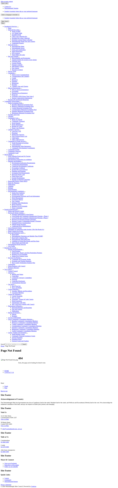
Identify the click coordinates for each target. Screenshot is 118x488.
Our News (11, 284)
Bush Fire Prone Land (18, 174)
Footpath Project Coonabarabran (21, 223)
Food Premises (12, 189)
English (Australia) (21, 11)
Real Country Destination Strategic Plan (23, 263)
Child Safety (15, 138)
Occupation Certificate (18, 168)
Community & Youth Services (17, 141)
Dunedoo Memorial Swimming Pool (22, 111)
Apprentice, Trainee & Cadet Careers (22, 299)
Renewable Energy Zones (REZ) (17, 181)
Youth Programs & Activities (20, 143)
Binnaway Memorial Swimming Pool (23, 106)
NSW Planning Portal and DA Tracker (19, 156)
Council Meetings (13, 289)
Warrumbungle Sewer (18, 48)
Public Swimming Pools (15, 103)
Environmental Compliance (16, 191)
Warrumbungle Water (18, 46)
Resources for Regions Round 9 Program (24, 219)
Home (2, 346)
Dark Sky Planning (13, 183)
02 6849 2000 (5, 442)
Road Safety (15, 234)
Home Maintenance (17, 124)
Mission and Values (17, 274)
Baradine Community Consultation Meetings (25, 321)
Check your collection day (19, 36)
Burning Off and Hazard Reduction (18, 99)
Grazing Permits (16, 63)
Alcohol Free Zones (17, 194)
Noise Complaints (17, 208)
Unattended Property (18, 43)
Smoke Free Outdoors (18, 193)
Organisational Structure (19, 283)
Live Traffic (11, 246)
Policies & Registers (14, 312)
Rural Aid (15, 94)
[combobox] (10, 15)
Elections (14, 279)
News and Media (17, 288)
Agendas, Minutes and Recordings (22, 291)
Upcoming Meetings (18, 293)
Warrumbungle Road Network (17, 244)
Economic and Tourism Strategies (21, 261)
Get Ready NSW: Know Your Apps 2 (23, 96)
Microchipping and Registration (21, 58)
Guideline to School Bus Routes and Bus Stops (25, 241)
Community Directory (14, 151)
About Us (11, 273)
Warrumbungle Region (11, 481)
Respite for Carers (17, 126)
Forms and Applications (19, 50)
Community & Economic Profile (21, 259)
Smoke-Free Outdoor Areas (20, 256)
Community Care (13, 118)
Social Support (16, 123)
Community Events (13, 149)
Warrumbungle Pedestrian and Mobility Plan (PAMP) (27, 236)
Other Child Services (18, 139)
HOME (6, 371)
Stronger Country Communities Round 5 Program (26, 221)
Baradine (14, 85)
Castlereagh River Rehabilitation (21, 226)
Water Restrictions (17, 51)
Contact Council (13, 271)
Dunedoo (14, 81)
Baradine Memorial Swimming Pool (22, 104)
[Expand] (20, 30)
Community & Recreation (11, 101)
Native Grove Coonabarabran (20, 75)
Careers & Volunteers (14, 294)
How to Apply (16, 297)
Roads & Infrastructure (11, 209)
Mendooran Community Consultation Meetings (25, 329)
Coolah (14, 78)
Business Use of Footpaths (19, 206)
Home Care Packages (18, 128)
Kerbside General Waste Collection (22, 40)
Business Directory (13, 268)
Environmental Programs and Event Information (26, 196)
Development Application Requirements (23, 163)
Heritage (10, 188)
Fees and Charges (17, 309)
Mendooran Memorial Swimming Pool (23, 113)
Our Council (8, 269)
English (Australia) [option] (21, 18)
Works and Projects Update (16, 211)
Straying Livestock (17, 70)
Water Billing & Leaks (18, 55)
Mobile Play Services (18, 134)
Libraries (10, 116)
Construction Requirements (20, 164)
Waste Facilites (16, 31)
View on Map (5, 419)
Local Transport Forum (15, 228)
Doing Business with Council (16, 266)
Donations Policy (17, 339)
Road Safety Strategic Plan (19, 238)
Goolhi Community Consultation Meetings (24, 331)
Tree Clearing (16, 201)
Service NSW (12, 71)
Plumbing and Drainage (19, 171)
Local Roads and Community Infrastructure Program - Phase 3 (30, 218)
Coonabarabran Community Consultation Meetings (26, 326)
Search (3, 344)
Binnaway (15, 80)
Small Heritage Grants (18, 334)
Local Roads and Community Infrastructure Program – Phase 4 (30, 216)
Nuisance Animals (17, 65)
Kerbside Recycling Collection (21, 38)
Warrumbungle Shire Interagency (21, 146)
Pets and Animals (13, 56)
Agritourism (11, 264)
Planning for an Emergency (20, 93)
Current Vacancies (17, 296)
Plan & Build (8, 154)
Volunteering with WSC (19, 302)
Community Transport (18, 121)
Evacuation (15, 91)
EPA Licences (16, 53)
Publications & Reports (15, 306)
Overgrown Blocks (17, 199)
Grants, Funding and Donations (17, 332)
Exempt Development (18, 178)
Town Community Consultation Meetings (20, 319)
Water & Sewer (12, 45)
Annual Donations (17, 337)
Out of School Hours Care (19, 136)
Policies (14, 314)
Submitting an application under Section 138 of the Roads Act (26, 229)
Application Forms (13, 158)
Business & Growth (10, 248)
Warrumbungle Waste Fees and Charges (23, 41)
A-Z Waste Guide (17, 33)
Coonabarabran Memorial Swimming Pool (24, 109)
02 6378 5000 (5, 447)
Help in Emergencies (14, 88)
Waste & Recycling (13, 30)
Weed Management (17, 198)
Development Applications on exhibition (20, 159)
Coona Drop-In (16, 144)
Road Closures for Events (15, 231)
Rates (9, 28)
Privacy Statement (6, 485)
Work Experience (17, 301)
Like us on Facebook (10, 463)
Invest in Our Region (14, 258)
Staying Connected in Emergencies (22, 98)
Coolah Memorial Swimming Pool (22, 108)
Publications (11, 184)
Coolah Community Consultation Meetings (24, 324)
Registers (14, 316)
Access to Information (14, 317)
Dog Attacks (15, 68)
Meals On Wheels (17, 119)
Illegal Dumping (16, 204)
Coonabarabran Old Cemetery (20, 76)
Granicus (33, 486)
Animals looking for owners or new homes (24, 60)
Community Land (13, 153)
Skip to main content (7, 1)
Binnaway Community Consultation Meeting (25, 322)
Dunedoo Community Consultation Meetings (25, 327)
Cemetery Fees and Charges (20, 86)
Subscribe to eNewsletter (11, 465)
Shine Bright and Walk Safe (20, 243)
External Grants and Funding (20, 341)
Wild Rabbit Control (18, 66)
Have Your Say (16, 286)
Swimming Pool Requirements (21, 173)
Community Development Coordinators (23, 148)
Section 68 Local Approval (19, 169)
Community (7, 480)
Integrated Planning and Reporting (22, 307)
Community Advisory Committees (22, 278)
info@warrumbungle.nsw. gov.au (12, 429)
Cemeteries (11, 73)
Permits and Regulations (15, 249)
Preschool (15, 133)
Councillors (15, 276)
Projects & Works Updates (16, 213)
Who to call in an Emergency (20, 90)
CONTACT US (9, 372)
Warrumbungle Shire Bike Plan (21, 239)
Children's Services (13, 129)
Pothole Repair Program (19, 224)
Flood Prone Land (17, 176)
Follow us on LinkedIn (11, 466)
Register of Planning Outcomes (21, 179)
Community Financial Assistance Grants (23, 336)
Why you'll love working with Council (23, 304)
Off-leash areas (16, 61)
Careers (6, 478)
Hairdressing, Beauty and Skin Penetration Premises (27, 253)
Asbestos (10, 186)
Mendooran (15, 83)
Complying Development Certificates (22, 166)
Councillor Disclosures (18, 281)
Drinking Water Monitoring (20, 203)
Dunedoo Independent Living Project (22, 214)
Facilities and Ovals (14, 114)
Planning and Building (14, 161)
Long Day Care (16, 131)
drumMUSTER (16, 35)
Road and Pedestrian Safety (16, 233)
